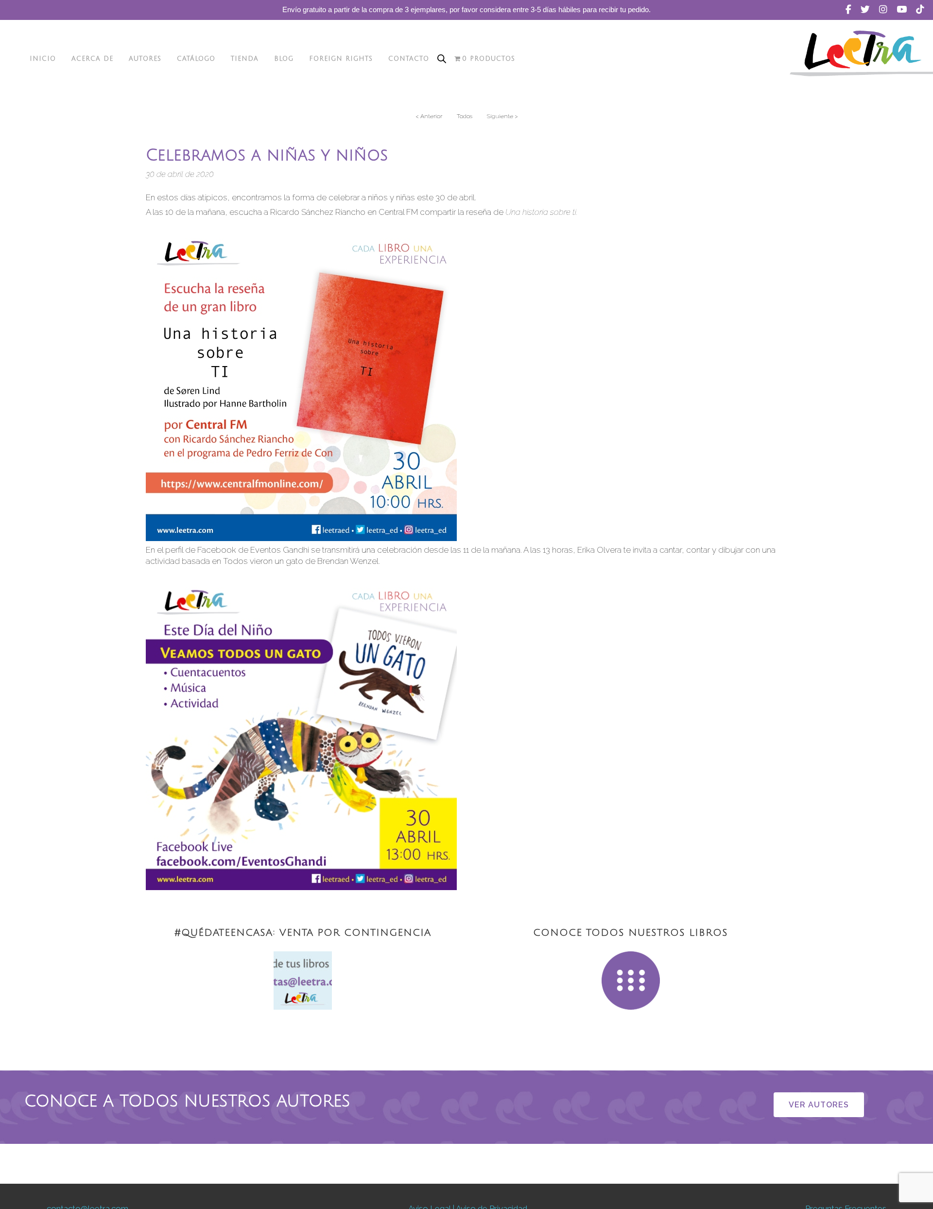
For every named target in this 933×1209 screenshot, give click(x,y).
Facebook (216, 550)
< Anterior (428, 116)
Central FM (398, 212)
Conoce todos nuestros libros (630, 933)
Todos (464, 116)
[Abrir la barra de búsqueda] (442, 59)
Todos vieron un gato (263, 561)
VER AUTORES (819, 1104)
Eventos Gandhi (279, 550)
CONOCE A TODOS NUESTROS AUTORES (187, 1101)
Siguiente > (502, 116)
